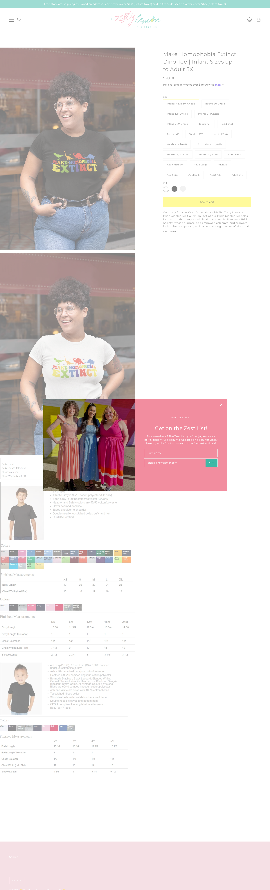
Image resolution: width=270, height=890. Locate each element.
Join (211, 462)
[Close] (221, 405)
